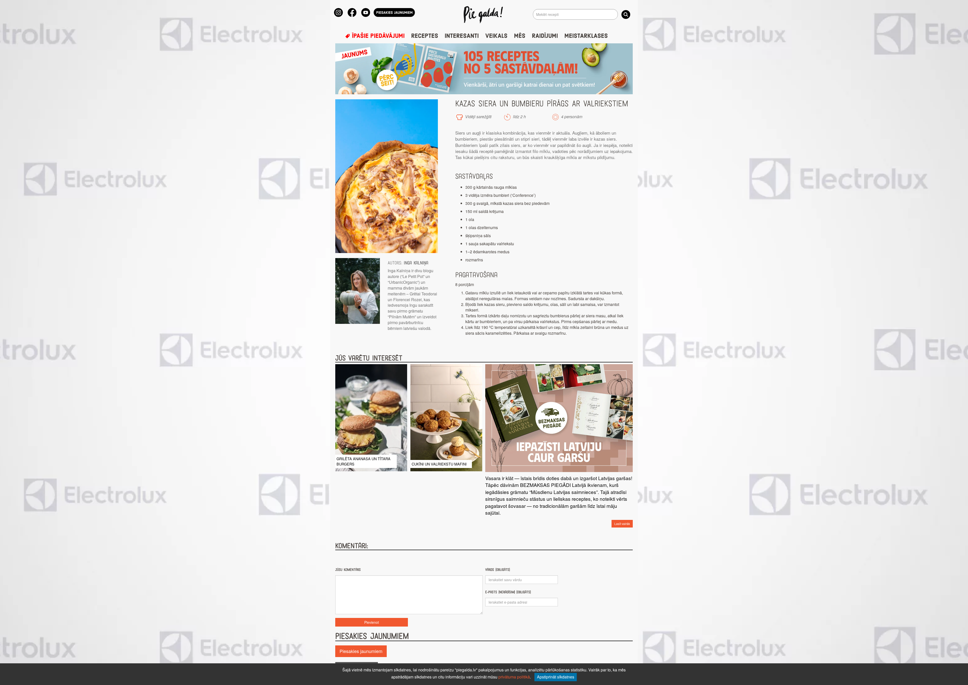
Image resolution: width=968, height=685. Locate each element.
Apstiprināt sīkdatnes (555, 677)
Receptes (424, 36)
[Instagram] (338, 12)
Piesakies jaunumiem (361, 651)
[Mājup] (484, 14)
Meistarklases (586, 36)
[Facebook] (352, 12)
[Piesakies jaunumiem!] (394, 12)
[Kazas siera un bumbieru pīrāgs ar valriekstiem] (386, 176)
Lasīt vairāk (622, 523)
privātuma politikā (514, 677)
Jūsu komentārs (348, 570)
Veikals (496, 36)
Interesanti (462, 36)
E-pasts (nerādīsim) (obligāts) (508, 592)
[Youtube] (365, 12)
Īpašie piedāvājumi (377, 36)
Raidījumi (545, 36)
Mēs (519, 36)
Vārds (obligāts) (497, 570)
